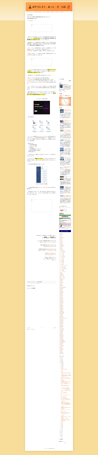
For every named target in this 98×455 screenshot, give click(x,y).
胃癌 (60, 272)
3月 (61, 426)
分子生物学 (61, 345)
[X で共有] (39, 281)
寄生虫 (61, 289)
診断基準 (61, 319)
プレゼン (61, 263)
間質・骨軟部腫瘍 (62, 287)
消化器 (61, 315)
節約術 (61, 323)
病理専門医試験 (62, 341)
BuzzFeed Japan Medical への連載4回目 (67, 140)
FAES (61, 238)
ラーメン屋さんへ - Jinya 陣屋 (65, 387)
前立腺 (61, 324)
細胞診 (61, 298)
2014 (61, 434)
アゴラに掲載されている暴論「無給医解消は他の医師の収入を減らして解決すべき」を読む (65, 196)
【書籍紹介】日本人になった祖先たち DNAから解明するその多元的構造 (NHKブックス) (66, 375)
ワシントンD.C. (62, 271)
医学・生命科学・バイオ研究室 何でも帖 (48, 250)
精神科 (61, 321)
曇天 (61, 393)
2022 (61, 357)
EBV (60, 236)
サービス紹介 (62, 256)
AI (60, 235)
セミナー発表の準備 (63, 397)
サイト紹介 (61, 257)
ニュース (61, 262)
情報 (60, 316)
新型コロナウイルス (62, 318)
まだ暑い (62, 370)
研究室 (61, 295)
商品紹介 (61, 313)
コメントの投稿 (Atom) (32, 329)
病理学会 (61, 339)
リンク (55, 260)
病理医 (61, 337)
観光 (60, 286)
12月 (61, 363)
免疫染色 (61, 349)
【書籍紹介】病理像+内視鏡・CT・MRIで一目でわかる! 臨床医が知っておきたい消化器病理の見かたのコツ (66, 403)
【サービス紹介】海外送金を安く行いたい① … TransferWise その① (66, 389)
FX (60, 239)
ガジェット (61, 255)
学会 (60, 284)
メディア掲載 (62, 267)
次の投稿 (28, 327)
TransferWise (30, 20)
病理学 (61, 338)
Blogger (54, 448)
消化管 (61, 314)
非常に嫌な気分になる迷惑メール (65, 377)
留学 (60, 350)
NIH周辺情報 (61, 245)
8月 (61, 368)
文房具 (61, 346)
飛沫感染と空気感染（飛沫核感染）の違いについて (67, 167)
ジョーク (61, 258)
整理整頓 (61, 320)
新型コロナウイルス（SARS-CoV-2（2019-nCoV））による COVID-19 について (67, 121)
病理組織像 (61, 342)
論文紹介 (61, 353)
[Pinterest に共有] (41, 281)
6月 (61, 423)
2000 (61, 436)
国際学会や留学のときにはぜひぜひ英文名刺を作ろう (66, 420)
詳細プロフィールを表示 (62, 91)
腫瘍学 (61, 310)
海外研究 (61, 282)
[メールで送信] (37, 281)
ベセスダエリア (62, 266)
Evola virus (61, 237)
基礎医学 (61, 288)
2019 (61, 361)
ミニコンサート (63, 414)
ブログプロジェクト (62, 265)
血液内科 (61, 291)
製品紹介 (61, 322)
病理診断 (61, 340)
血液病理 (61, 292)
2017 (61, 430)
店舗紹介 (61, 326)
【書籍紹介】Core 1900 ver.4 (65, 418)
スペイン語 (61, 259)
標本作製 (61, 336)
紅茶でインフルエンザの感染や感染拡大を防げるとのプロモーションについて (67, 110)
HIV (60, 240)
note (60, 246)
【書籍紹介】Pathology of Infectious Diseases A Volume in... (66, 382)
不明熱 (61, 343)
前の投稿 (54, 327)
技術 (60, 290)
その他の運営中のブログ (51, 254)
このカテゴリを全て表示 (65, 228)
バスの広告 (62, 406)
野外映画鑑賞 (62, 380)
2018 (61, 362)
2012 (61, 435)
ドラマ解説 (61, 261)
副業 (60, 344)
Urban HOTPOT (63, 401)
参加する (70, 229)
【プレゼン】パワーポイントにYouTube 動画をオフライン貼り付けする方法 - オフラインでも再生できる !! (67, 131)
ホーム (42, 327)
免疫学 (61, 348)
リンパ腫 (61, 269)
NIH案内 (61, 244)
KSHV (61, 242)
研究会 (61, 294)
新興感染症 (61, 317)
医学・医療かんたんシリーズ (46, 242)
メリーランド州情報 (62, 268)
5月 (61, 424)
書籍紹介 (61, 312)
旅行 (60, 351)
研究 (60, 293)
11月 (61, 364)
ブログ (61, 264)
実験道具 (61, 309)
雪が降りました (66, 186)
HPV (60, 241)
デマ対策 (61, 260)
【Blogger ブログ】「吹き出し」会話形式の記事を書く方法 (65, 413)
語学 (60, 296)
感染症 (61, 285)
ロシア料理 (62, 415)
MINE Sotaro (66, 84)
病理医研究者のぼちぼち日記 (50, 246)
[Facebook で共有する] (40, 281)
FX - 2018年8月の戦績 (64, 369)
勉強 (60, 347)
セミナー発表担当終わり (64, 392)
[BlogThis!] (38, 281)
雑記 (60, 299)
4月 (61, 425)
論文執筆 (61, 352)
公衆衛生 (61, 297)
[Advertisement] (41, 225)
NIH (60, 243)
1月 (61, 429)
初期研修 (61, 311)
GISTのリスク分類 (63, 411)
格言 (60, 283)
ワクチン (61, 270)
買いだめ (62, 371)
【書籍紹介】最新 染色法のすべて (65, 398)
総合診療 (61, 325)
